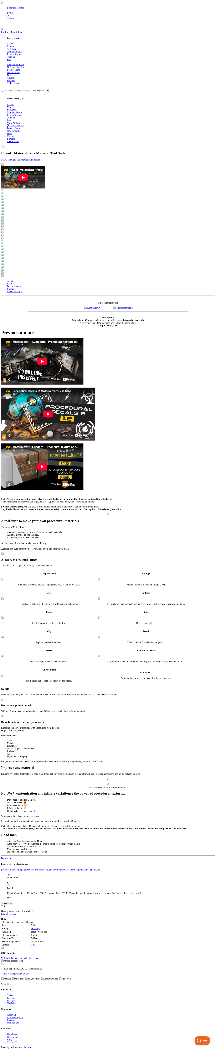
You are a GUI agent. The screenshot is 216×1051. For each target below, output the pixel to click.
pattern (4, 869)
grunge (20, 869)
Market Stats (13, 1022)
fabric (72, 869)
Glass (66, 869)
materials (39, 869)
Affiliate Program (15, 1017)
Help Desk (12, 1034)
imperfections (82, 869)
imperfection (95, 869)
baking (46, 869)
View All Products (15, 64)
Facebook (11, 998)
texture (53, 869)
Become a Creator (15, 7)
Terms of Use (7, 973)
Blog (9, 1039)
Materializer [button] (12, 877)
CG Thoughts (10, 159)
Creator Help (13, 1037)
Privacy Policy (22, 973)
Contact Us (12, 1042)
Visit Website (7, 958)
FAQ (9, 283)
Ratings (10, 289)
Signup (10, 18)
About (10, 281)
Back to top (6, 858)
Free (9, 59)
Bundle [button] (10, 888)
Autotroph (28, 1047)
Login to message (9, 914)
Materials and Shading (29, 159)
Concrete (12, 869)
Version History (14, 291)
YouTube (11, 1003)
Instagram (11, 1000)
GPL (33, 944)
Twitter (10, 995)
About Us (11, 1014)
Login (10, 12)
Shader (60, 869)
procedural (29, 869)
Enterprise (11, 1020)
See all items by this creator (26, 958)
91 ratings (35, 928)
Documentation (14, 286)
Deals (9, 75)
